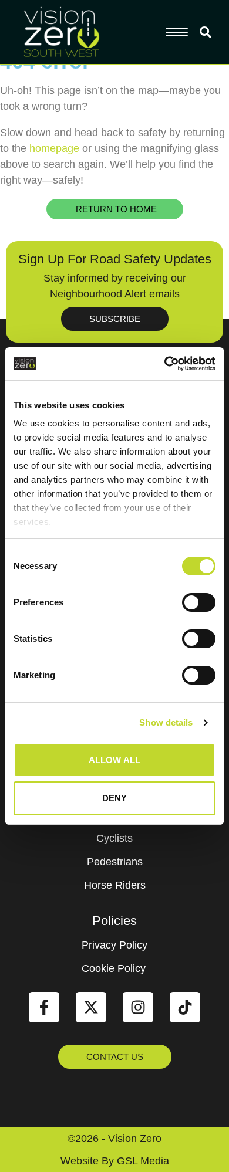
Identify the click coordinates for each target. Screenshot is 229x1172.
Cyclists (114, 838)
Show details (166, 722)
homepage (54, 148)
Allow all (114, 760)
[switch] (198, 602)
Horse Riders (115, 885)
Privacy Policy (114, 945)
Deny (114, 798)
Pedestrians (115, 862)
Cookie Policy (114, 968)
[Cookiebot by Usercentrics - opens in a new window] (164, 363)
